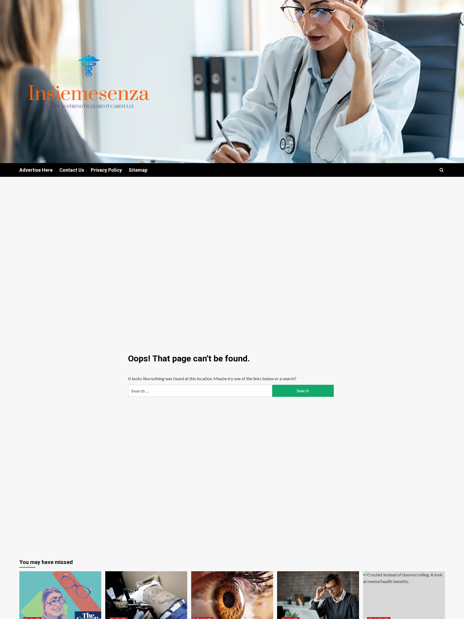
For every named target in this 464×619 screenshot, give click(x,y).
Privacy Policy (106, 170)
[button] (441, 170)
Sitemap (138, 170)
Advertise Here (36, 170)
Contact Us (71, 170)
